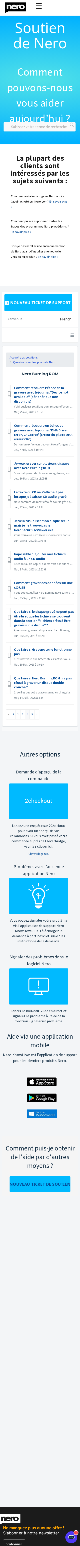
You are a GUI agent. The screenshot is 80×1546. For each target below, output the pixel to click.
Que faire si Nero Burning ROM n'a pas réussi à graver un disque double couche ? (43, 682)
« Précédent (8, 714)
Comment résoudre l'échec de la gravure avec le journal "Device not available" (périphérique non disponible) (41, 394)
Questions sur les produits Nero (34, 362)
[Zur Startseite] (18, 6)
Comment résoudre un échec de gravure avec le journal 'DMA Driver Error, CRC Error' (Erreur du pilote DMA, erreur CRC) (44, 432)
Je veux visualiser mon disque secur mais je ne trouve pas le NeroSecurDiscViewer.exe (41, 525)
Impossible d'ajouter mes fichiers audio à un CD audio (40, 556)
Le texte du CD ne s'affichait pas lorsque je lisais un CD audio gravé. (40, 494)
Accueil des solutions (24, 357)
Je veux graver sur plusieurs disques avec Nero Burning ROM (41, 465)
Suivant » (36, 714)
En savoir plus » (21, 232)
